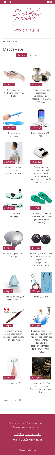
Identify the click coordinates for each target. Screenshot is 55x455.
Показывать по (10, 400)
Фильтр (21, 55)
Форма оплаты (35, 427)
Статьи (21, 423)
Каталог (12, 423)
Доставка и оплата (36, 423)
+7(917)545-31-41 (27, 31)
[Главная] (4, 42)
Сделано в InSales (27, 450)
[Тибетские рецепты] (27, 16)
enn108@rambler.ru (27, 439)
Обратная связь (18, 427)
